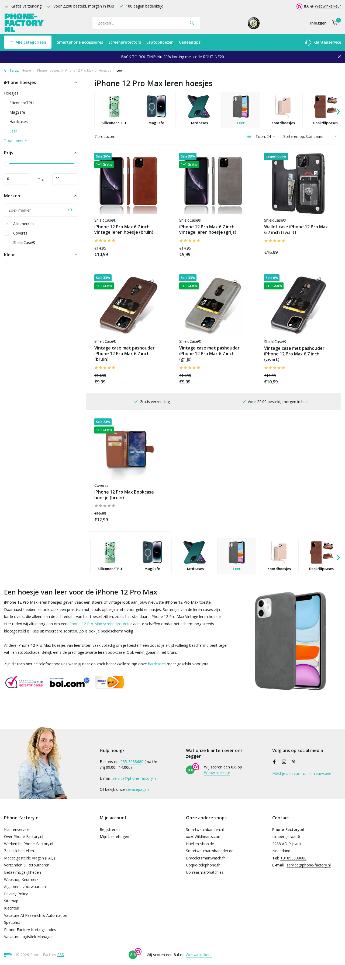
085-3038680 (131, 761)
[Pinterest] (294, 762)
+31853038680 (293, 858)
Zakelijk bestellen (19, 850)
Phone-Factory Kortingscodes (30, 929)
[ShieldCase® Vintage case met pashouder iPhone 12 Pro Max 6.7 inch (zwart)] (298, 305)
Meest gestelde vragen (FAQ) (29, 858)
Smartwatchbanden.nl (205, 829)
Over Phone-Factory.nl (23, 836)
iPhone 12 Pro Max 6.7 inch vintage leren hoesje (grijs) (207, 229)
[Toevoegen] (153, 251)
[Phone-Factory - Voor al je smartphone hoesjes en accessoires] (24, 23)
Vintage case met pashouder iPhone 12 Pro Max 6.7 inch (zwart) (294, 353)
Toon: (261, 136)
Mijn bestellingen (114, 836)
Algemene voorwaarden (25, 886)
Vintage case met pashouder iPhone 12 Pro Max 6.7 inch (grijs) (209, 353)
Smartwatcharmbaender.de (209, 850)
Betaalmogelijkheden (22, 872)
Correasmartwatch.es (204, 872)
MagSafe (17, 112)
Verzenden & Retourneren (26, 865)
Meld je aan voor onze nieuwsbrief (302, 773)
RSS (60, 954)
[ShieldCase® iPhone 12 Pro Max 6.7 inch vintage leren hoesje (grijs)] (213, 183)
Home (26, 70)
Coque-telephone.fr (203, 865)
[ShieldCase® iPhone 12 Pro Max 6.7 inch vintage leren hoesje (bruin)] (128, 183)
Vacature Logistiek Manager (28, 936)
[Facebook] (274, 762)
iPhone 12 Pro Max (79, 70)
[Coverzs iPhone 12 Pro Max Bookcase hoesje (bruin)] (128, 449)
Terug (14, 70)
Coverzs (19, 232)
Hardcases (18, 121)
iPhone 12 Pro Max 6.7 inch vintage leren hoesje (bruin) (123, 229)
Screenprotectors (124, 42)
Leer (13, 131)
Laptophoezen (160, 42)
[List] (249, 136)
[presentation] (338, 110)
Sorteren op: (294, 136)
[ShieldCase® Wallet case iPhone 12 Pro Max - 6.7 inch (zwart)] (298, 183)
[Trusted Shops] (254, 23)
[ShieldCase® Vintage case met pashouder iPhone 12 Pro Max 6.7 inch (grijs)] (213, 304)
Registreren (110, 829)
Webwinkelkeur (328, 6)
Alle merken (23, 223)
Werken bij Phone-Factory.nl (28, 843)
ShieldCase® (23, 242)
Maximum (65, 178)
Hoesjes (105, 70)
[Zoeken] (192, 23)
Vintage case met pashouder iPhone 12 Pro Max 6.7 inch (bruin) (124, 353)
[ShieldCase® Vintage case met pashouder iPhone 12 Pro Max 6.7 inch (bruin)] (128, 304)
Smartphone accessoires (80, 42)
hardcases (157, 663)
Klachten (11, 908)
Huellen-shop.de (200, 843)
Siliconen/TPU (21, 102)
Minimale (17, 178)
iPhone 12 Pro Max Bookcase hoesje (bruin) (124, 495)
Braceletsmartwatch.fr (205, 858)
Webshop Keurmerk (21, 879)
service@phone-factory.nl (134, 778)
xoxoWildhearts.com (204, 836)
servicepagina (138, 789)
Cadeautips (190, 42)
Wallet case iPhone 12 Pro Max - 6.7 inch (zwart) (297, 229)
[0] (333, 23)
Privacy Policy (16, 893)
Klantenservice (326, 42)
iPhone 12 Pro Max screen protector (100, 623)
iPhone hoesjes (48, 70)
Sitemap (11, 900)
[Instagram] (284, 762)
